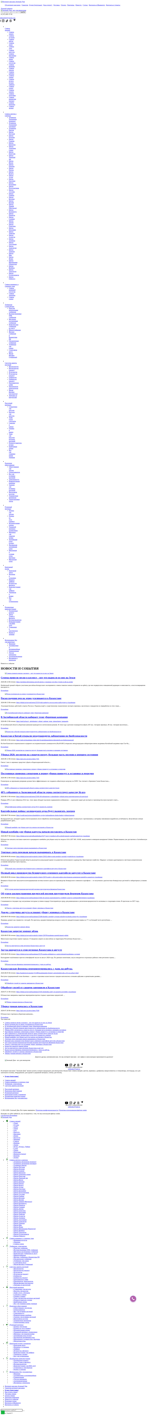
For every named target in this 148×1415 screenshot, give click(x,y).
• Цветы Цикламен (19, 1212)
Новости (79, 5)
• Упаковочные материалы (22, 1320)
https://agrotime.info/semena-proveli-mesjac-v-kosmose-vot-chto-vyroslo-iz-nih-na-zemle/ (44, 682)
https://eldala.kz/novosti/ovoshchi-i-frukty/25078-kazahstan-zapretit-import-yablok (42, 935)
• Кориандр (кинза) (19, 1154)
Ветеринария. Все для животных (16, 1098)
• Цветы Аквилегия (19, 1221)
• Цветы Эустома (19, 1194)
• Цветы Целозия (19, 1169)
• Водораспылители (19, 1364)
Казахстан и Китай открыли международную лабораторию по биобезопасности (44, 736)
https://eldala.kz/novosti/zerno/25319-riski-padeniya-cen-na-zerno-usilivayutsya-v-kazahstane (45, 702)
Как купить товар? (11, 1392)
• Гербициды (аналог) (20, 1278)
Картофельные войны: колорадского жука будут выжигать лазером (38, 811)
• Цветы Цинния (18, 1182)
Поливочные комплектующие (15, 1096)
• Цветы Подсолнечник (21, 1192)
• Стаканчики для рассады (22, 1289)
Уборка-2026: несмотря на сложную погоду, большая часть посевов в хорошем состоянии (49, 754)
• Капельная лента (19, 1345)
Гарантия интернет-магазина (15, 1388)
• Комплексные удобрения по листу (25, 1253)
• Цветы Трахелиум (19, 1232)
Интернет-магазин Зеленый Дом (16, 1386)
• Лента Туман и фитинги (22, 1362)
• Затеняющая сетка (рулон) (22, 1336)
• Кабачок (16, 1143)
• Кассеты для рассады (20, 1291)
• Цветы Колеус (18, 1185)
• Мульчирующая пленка (21, 1330)
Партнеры (71, 5)
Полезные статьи (11, 1401)
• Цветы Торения (19, 1223)
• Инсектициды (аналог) (21, 1270)
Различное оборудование (13, 1091)
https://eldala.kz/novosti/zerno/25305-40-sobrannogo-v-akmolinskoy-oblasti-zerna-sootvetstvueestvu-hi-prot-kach (52, 796)
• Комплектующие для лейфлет (23, 1352)
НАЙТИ (23, 12)
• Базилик (16, 1156)
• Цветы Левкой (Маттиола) (22, 1201)
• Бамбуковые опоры (20, 1302)
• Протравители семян (20, 1279)
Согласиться (5, 1115)
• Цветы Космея (18, 1200)
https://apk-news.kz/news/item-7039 (27, 1010)
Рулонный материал (12, 1093)
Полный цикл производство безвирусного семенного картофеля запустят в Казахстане (48, 873)
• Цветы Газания (18, 1171)
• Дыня (15, 1128)
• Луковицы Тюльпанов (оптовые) (24, 1163)
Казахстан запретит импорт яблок (19, 931)
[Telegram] (14, 20)
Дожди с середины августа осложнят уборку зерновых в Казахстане (38, 912)
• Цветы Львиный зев (20, 1178)
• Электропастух (18, 1313)
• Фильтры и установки (21, 1347)
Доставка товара (10, 1394)
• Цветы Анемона (19, 1218)
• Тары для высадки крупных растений (26, 1298)
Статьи (85, 5)
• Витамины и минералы (21, 1383)
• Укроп (15, 1150)
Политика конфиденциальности (47, 1110)
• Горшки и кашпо (19, 1296)
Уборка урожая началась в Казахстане (22, 1006)
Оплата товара (10, 1395)
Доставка (56, 5)
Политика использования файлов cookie (73, 1110)
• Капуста (16, 1132)
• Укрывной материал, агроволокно (25, 1332)
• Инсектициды (18, 1268)
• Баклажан (17, 1134)
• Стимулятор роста (19, 1262)
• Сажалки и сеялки (19, 1294)
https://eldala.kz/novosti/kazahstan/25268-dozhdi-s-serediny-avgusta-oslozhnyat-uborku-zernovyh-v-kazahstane (51, 916)
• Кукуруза (16, 1137)
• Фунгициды (17, 1272)
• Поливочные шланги (20, 1360)
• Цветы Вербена (19, 1230)
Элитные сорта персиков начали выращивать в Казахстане (33, 852)
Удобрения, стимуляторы (13, 1084)
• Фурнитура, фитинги (20, 1351)
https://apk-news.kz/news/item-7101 (27, 759)
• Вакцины (16, 1374)
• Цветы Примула (19, 1205)
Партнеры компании (12, 1397)
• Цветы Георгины (19, 1211)
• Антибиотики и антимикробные (24, 1375)
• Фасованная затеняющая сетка (24, 1337)
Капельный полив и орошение (15, 1094)
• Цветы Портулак (19, 1176)
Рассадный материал (12, 1089)
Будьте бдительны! (35, 5)
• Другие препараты (20, 1379)
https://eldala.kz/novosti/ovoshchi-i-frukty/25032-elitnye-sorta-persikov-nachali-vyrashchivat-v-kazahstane (50, 856)
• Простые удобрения (20, 1248)
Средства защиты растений (14, 1086)
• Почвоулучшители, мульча (22, 1300)
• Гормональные (18, 1377)
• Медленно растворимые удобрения (25, 1252)
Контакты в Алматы (113, 5)
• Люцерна (16, 1242)
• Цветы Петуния (19, 1167)
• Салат (15, 1148)
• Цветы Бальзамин (19, 1191)
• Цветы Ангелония (19, 1220)
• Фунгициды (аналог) (20, 1274)
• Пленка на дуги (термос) (22, 1328)
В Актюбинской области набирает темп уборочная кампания (34, 717)
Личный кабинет (6, 8)
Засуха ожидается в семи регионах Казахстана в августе (31, 950)
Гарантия (25, 5)
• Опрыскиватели (19, 1310)
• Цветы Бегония (18, 1198)
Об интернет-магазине (13, 5)
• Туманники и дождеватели (22, 1368)
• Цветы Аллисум (19, 1216)
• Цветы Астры (18, 1187)
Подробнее (4, 690)
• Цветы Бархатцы (19, 1172)
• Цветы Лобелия (19, 1214)
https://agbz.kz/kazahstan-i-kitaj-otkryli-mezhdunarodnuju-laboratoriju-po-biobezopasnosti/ (45, 740)
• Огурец (16, 1125)
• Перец (15, 1136)
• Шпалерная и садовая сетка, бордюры (26, 1339)
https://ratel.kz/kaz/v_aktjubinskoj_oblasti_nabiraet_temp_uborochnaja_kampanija (42, 721)
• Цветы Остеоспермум (21, 1234)
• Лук (15, 1130)
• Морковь (16, 1139)
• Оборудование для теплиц (22, 1308)
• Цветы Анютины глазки (22, 1174)
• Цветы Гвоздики (19, 1189)
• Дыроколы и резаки (20, 1354)
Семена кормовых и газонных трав (17, 1082)
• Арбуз (15, 1127)
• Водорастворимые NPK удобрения (25, 1250)
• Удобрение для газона (21, 1261)
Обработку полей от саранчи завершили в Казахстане (30, 987)
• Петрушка (17, 1152)
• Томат (15, 1123)
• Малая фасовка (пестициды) (23, 1283)
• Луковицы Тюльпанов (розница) (24, 1162)
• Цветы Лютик (18, 1209)
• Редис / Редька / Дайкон (21, 1146)
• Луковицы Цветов (19, 1165)
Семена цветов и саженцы (18, 1160)
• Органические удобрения (22, 1259)
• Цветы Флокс (18, 1227)
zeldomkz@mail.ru (74, 1069)
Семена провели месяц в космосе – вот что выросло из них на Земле (38, 677)
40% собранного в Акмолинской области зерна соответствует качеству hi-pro (43, 792)
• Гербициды (17, 1276)
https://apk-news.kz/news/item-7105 (27, 778)
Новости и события (11, 1399)
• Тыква (15, 1145)
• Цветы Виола (18, 1180)
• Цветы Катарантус (20, 1203)
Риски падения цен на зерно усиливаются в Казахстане (31, 698)
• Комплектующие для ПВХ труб (24, 1366)
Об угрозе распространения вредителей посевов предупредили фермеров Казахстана (47, 893)
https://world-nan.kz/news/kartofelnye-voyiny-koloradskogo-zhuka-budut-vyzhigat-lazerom (45, 815)
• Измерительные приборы (22, 1315)
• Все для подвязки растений (23, 1311)
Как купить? (47, 5)
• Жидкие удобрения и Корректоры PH (26, 1257)
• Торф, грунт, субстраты (21, 1293)
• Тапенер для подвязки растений (24, 1317)
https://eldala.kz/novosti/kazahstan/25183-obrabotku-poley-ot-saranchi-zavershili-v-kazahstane (46, 992)
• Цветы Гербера (18, 1196)
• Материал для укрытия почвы (23, 1334)
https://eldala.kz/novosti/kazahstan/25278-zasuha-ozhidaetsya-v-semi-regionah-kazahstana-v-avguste (48, 954)
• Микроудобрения (19, 1255)
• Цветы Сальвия (19, 1207)
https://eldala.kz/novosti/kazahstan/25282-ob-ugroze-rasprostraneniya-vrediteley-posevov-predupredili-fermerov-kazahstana (55, 898)
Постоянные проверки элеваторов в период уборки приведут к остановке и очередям (47, 773)
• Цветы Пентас (18, 1183)
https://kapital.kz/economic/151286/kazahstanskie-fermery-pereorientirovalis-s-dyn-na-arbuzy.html (47, 973)
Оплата (63, 5)
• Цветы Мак (17, 1225)
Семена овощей (10, 1080)
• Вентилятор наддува (20, 1319)
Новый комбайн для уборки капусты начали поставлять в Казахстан (39, 831)
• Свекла (16, 1141)
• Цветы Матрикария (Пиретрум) (24, 1229)
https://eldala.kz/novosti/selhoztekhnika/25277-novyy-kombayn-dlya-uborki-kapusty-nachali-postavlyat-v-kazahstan (53, 836)
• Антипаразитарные (20, 1381)
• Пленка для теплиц (20, 1326)
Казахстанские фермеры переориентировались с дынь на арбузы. (37, 968)
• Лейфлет (16, 1349)
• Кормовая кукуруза (20, 1240)
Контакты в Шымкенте (97, 5)
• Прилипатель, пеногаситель (23, 1281)
